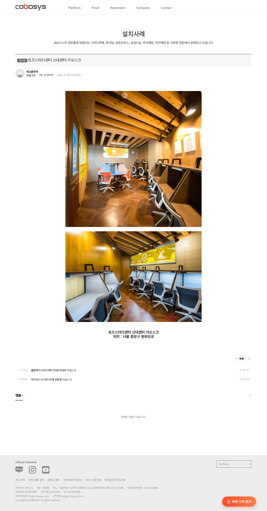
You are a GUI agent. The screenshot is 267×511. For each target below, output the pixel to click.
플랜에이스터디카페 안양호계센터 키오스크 (53, 370)
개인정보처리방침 (72, 480)
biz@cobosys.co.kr (39, 496)
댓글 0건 (30, 75)
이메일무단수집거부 (114, 480)
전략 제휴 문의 (36, 480)
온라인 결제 (53, 480)
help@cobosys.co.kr (72, 496)
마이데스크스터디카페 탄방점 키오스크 (51, 379)
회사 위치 (20, 480)
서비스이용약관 (93, 480)
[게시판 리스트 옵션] (249, 358)
